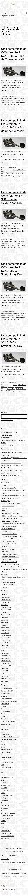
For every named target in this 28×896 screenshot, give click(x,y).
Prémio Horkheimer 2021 (9, 432)
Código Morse (11, 102)
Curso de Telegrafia (7, 445)
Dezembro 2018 (6, 635)
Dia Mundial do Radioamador (10, 737)
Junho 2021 (5, 594)
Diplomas (4, 546)
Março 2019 (5, 627)
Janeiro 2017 (5, 681)
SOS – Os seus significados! (10, 521)
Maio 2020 (4, 605)
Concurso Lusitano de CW (9, 701)
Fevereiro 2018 (5, 655)
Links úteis (4, 551)
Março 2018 (5, 653)
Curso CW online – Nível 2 (9, 721)
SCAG (5, 104)
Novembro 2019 (6, 612)
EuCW (20, 102)
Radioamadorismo (7, 795)
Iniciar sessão (5, 830)
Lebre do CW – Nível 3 (9, 544)
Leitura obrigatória (7, 767)
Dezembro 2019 (6, 610)
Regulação (4, 800)
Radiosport (11, 100)
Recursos (4, 574)
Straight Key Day (15, 104)
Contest (3, 706)
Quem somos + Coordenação (10, 567)
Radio (3, 793)
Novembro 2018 (6, 638)
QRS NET (4, 787)
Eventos (15, 98)
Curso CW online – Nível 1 (9, 719)
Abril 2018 (4, 650)
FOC (2, 754)
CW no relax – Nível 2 (9, 541)
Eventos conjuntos (7, 749)
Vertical (3, 821)
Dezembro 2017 (6, 660)
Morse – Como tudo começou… (12, 513)
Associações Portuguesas (10, 554)
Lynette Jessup (6, 458)
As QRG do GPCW (6, 435)
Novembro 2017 (6, 663)
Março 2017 (5, 676)
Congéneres (5, 703)
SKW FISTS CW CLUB (8, 813)
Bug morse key (6, 693)
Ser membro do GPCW (8, 529)
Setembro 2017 (6, 666)
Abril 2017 (4, 673)
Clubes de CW (6, 559)
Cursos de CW (5, 531)
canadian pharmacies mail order (11, 463)
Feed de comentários (7, 836)
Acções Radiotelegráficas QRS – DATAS (14, 495)
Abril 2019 (4, 625)
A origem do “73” (6, 437)
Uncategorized (19, 100)
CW (17, 102)
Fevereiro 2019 (5, 630)
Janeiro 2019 (5, 633)
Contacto (4, 587)
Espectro (4, 742)
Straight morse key (7, 815)
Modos (3, 772)
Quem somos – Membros (10, 572)
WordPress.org (5, 838)
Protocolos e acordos (8, 582)
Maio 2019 (4, 622)
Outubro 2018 (5, 640)
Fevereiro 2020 (6, 607)
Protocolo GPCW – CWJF (10, 584)
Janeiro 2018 (5, 658)
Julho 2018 (4, 643)
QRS (2, 780)
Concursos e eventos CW (9, 562)
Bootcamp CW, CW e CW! (9, 691)
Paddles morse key (7, 777)
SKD (9, 104)
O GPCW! (4, 485)
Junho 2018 (5, 645)
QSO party (4, 100)
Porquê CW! (6, 508)
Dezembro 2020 (6, 599)
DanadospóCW (6, 734)
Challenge (4, 696)
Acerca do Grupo (6, 483)
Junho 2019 (5, 620)
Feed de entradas (6, 833)
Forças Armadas (6, 757)
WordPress (12, 889)
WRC (2, 823)
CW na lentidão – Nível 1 (9, 534)
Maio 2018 (4, 648)
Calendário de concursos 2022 (11, 564)
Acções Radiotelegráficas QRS (10, 488)
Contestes (4, 709)
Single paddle (5, 808)
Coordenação (5, 711)
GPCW (4, 13)
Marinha (3, 770)
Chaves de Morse (6, 698)
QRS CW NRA (5, 785)
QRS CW (3, 782)
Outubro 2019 (5, 615)
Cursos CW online (6, 724)
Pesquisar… (5, 412)
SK (2, 810)
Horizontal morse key (8, 762)
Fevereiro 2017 (5, 678)
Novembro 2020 (6, 602)
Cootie (3, 714)
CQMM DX (4, 716)
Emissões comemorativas (9, 739)
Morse (24, 98)
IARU (2, 765)
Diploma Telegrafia (8, 549)
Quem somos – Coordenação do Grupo (14, 569)
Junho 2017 (4, 671)
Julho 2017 (4, 668)
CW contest (5, 729)
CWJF (3, 731)
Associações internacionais (10, 556)
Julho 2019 (4, 617)
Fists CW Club (5, 752)
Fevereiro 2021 (5, 597)
